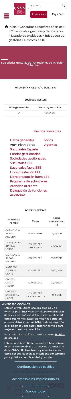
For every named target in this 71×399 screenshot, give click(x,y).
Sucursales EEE (21, 163)
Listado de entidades (26, 35)
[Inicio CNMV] (20, 9)
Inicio (13, 27)
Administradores (22, 144)
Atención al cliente (24, 186)
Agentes (50, 144)
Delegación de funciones (28, 190)
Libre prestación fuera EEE (30, 177)
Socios (48, 140)
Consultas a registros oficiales (41, 27)
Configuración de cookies (35, 366)
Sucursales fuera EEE (25, 167)
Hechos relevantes (47, 131)
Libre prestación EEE (25, 172)
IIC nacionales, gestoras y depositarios (36, 31)
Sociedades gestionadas (28, 158)
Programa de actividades (29, 181)
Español (57, 14)
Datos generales (22, 140)
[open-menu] (7, 15)
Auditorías (17, 195)
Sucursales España (24, 149)
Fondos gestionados (25, 154)
